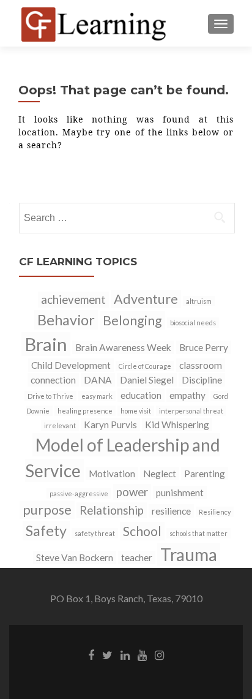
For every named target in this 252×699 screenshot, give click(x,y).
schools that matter (198, 533)
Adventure (146, 299)
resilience (171, 510)
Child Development (71, 365)
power (132, 492)
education (140, 395)
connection (53, 379)
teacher (136, 557)
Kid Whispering (177, 424)
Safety (46, 530)
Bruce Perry (203, 347)
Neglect (159, 473)
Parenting (204, 473)
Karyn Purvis (110, 424)
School (142, 531)
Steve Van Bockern (74, 557)
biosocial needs (193, 323)
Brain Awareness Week (123, 347)
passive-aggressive (79, 493)
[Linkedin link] (125, 654)
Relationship (112, 510)
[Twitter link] (107, 654)
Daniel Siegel (147, 379)
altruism (199, 301)
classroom (200, 365)
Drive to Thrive (50, 396)
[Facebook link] (91, 654)
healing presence (85, 411)
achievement (73, 299)
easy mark (97, 396)
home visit (135, 411)
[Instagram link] (159, 654)
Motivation (112, 473)
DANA (98, 379)
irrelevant (60, 425)
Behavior (66, 319)
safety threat (95, 533)
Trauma (188, 554)
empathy (187, 395)
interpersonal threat (191, 411)
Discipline (202, 379)
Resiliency (215, 512)
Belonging (132, 320)
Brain (45, 344)
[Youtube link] (142, 654)
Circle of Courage (145, 366)
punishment (180, 492)
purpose (47, 510)
